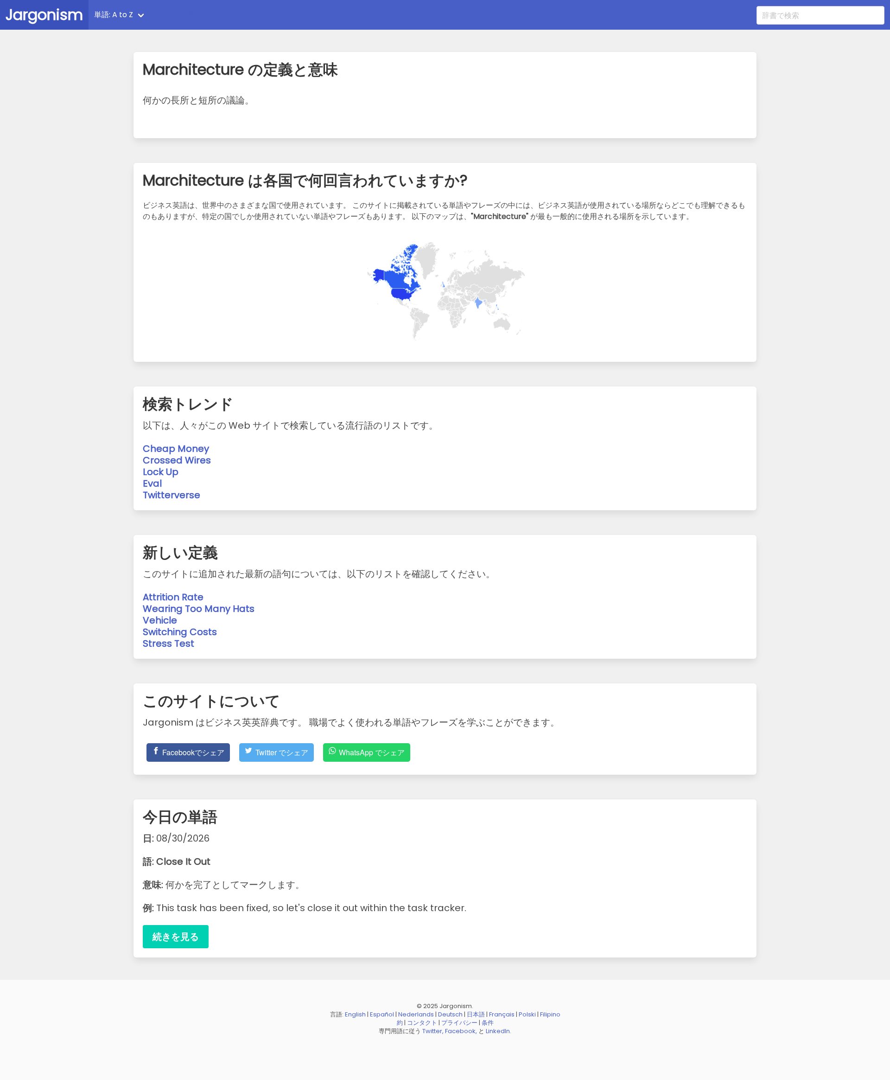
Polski (527, 1014)
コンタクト (422, 1022)
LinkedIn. (498, 1031)
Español (382, 1014)
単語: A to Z (113, 14)
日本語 (476, 1014)
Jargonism (44, 14)
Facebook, (461, 1031)
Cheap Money (176, 448)
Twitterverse (171, 495)
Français (502, 1014)
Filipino (550, 1014)
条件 (488, 1022)
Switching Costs (180, 631)
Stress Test (168, 643)
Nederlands (416, 1014)
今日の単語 (175, 14)
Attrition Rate (173, 597)
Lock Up (160, 471)
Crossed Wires (177, 460)
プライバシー (459, 1022)
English (355, 1014)
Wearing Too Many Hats (198, 608)
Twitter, (433, 1031)
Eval (152, 483)
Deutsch (450, 1014)
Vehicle (160, 620)
